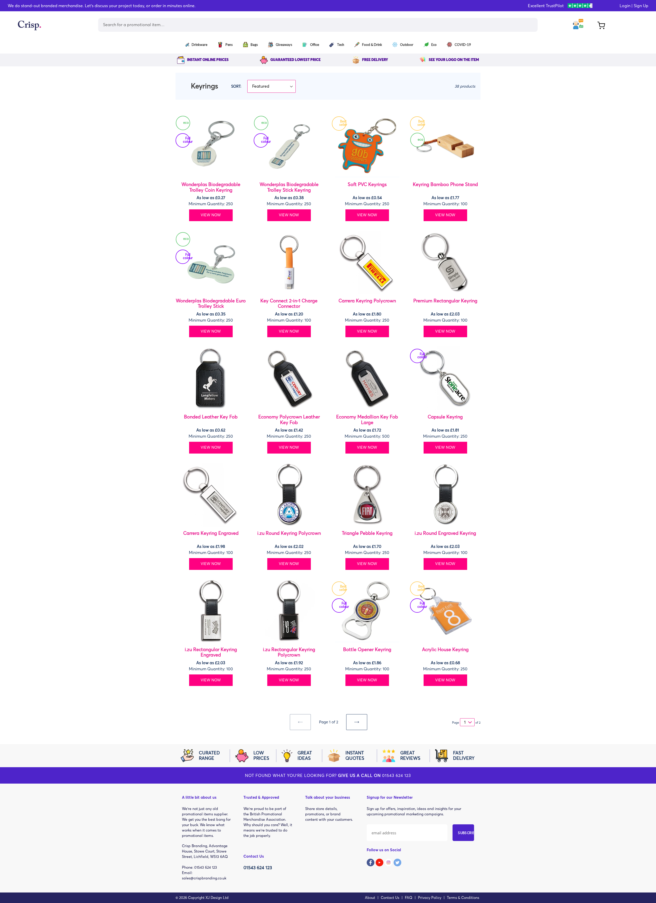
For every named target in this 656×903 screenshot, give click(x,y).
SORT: (236, 86)
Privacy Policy (429, 897)
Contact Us (390, 897)
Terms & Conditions (463, 897)
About (370, 897)
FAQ (408, 897)
